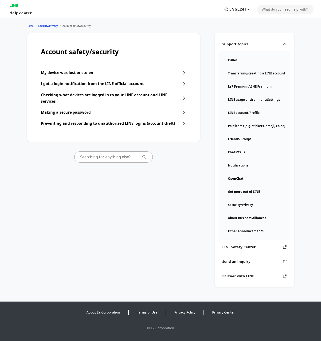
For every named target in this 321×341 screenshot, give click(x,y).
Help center (20, 12)
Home (30, 25)
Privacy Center (223, 312)
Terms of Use (147, 312)
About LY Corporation (103, 312)
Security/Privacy (48, 25)
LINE (13, 5)
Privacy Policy (184, 312)
